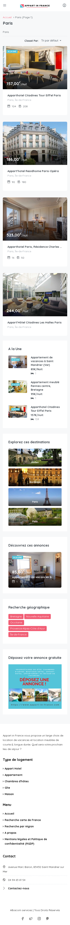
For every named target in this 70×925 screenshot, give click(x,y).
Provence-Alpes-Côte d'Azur (27, 628)
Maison (9, 794)
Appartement (13, 775)
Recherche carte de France (23, 820)
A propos (10, 832)
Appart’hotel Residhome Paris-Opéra (33, 171)
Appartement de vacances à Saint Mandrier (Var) (42, 361)
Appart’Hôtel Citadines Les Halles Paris (34, 322)
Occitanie (16, 622)
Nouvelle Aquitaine (37, 616)
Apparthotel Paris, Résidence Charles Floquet (35, 246)
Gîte (7, 787)
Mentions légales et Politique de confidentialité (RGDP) (26, 841)
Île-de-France (18, 634)
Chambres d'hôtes (17, 781)
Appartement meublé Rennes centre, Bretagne (45, 386)
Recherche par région (19, 826)
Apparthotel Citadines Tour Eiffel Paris (34, 95)
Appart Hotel (13, 768)
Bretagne (16, 616)
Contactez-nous (18, 888)
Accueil (9, 813)
